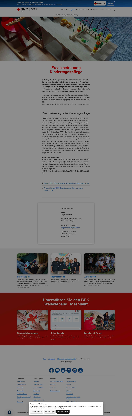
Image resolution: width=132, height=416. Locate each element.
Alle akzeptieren (63, 411)
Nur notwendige (36, 411)
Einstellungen (50, 411)
